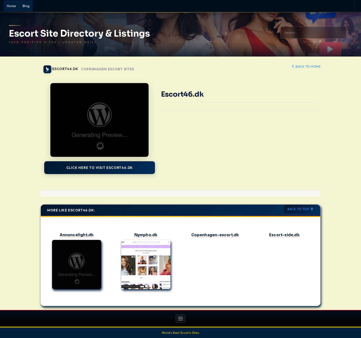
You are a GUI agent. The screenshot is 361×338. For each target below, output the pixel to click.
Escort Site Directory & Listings (79, 34)
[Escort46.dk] (99, 120)
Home (11, 6)
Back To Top (299, 209)
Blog (26, 6)
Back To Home (307, 66)
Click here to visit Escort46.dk (99, 167)
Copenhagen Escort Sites (107, 69)
